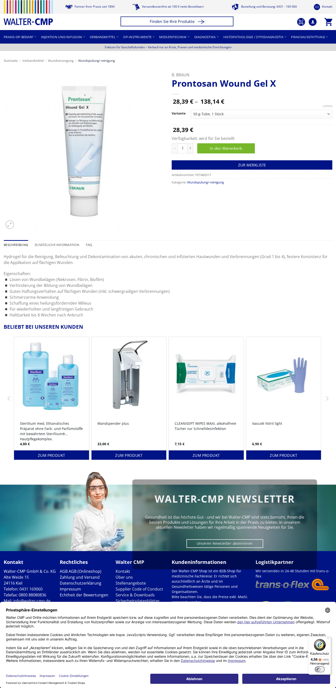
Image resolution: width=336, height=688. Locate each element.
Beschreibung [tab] (16, 245)
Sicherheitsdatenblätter (138, 601)
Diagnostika (205, 37)
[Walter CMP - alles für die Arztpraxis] (28, 12)
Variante (179, 113)
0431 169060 (31, 589)
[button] (178, 22)
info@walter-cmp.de (31, 601)
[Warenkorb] (328, 22)
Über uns (124, 577)
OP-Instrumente (137, 37)
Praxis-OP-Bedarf (18, 37)
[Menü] (328, 639)
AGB (64, 571)
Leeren (327, 106)
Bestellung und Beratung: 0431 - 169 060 (268, 6)
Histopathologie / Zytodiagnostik (253, 37)
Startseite (11, 60)
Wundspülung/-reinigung (96, 60)
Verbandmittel (103, 37)
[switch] (320, 669)
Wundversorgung (61, 60)
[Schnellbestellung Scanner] (301, 22)
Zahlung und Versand (80, 577)
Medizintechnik (172, 37)
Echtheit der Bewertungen (84, 595)
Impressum (70, 589)
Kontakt (326, 6)
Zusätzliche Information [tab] (57, 245)
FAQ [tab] (89, 245)
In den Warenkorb (226, 148)
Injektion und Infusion (61, 37)
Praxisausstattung (308, 37)
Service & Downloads (135, 595)
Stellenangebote (131, 583)
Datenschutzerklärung (80, 583)
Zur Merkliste (252, 165)
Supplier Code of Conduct (139, 589)
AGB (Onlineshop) (85, 571)
